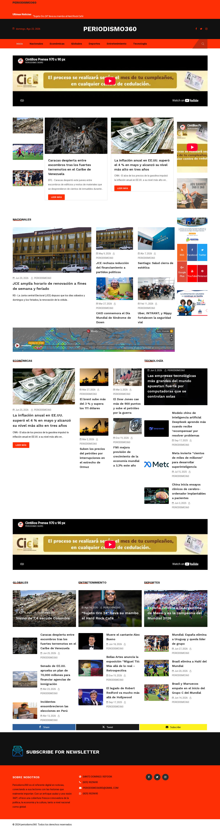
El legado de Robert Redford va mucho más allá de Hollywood (122, 692)
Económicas (57, 43)
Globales (76, 43)
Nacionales (36, 43)
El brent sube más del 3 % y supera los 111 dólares (93, 403)
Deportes (94, 43)
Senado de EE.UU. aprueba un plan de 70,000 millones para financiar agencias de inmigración (55, 675)
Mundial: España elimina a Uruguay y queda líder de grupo (189, 639)
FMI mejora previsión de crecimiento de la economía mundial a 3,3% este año (126, 456)
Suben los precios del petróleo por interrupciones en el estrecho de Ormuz (92, 458)
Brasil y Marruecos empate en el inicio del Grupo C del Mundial (188, 688)
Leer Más (56, 188)
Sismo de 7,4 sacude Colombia (43, 618)
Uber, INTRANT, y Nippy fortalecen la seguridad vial (155, 317)
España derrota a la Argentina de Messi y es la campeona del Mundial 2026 (175, 613)
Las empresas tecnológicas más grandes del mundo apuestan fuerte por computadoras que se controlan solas (172, 386)
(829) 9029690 (90, 782)
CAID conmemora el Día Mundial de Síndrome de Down (113, 317)
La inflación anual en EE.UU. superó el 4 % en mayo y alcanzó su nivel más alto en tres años (75, 164)
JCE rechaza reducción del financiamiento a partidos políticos (112, 267)
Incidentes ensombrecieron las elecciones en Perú (54, 706)
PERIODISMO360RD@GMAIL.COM (100, 787)
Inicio (19, 43)
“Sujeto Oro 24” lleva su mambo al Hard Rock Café (58, 12)
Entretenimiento (116, 43)
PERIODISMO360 (110, 29)
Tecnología (140, 43)
